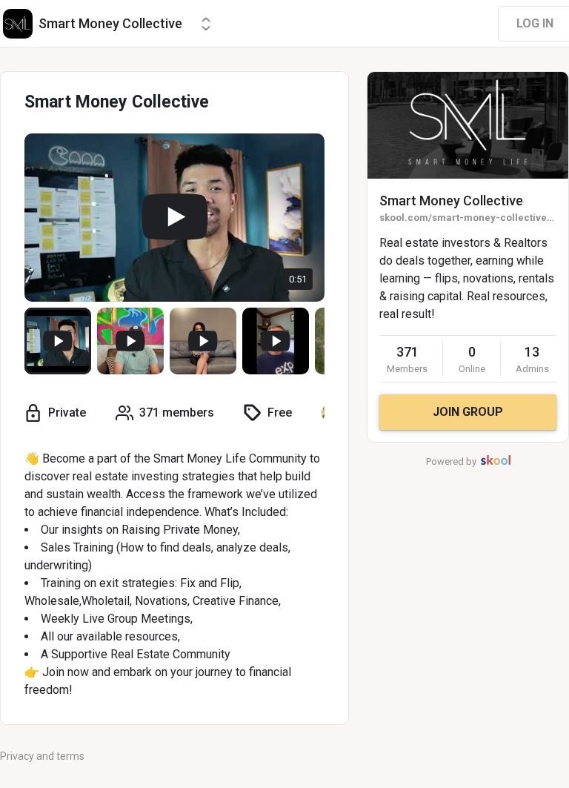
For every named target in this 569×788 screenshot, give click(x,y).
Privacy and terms (42, 756)
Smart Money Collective (451, 200)
